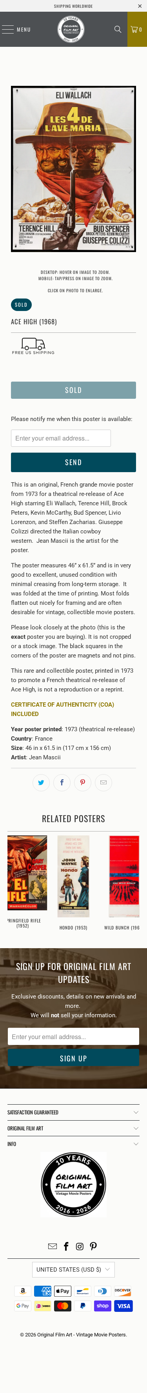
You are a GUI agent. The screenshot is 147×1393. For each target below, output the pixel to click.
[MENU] (4, 29)
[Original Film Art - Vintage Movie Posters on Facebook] (66, 1247)
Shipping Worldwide (73, 6)
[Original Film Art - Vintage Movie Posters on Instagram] (80, 1247)
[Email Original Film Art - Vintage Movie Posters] (53, 1247)
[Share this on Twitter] (41, 782)
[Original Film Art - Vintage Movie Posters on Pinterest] (94, 1247)
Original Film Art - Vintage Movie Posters (81, 1335)
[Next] (130, 170)
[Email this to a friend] (103, 782)
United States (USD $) (68, 1269)
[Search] (118, 29)
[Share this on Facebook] (62, 782)
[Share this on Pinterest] (82, 782)
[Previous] (17, 170)
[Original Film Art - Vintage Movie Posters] (71, 29)
